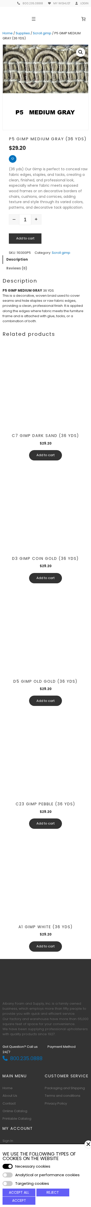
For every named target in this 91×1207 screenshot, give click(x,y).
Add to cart (25, 238)
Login (84, 3)
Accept (19, 1200)
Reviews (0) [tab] (16, 268)
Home (8, 33)
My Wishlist (61, 3)
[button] (80, 52)
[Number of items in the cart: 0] (83, 19)
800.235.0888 (32, 3)
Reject (53, 1192)
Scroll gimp (42, 33)
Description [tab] (17, 259)
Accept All (19, 1192)
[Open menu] (34, 19)
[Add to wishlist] (12, 159)
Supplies (23, 33)
